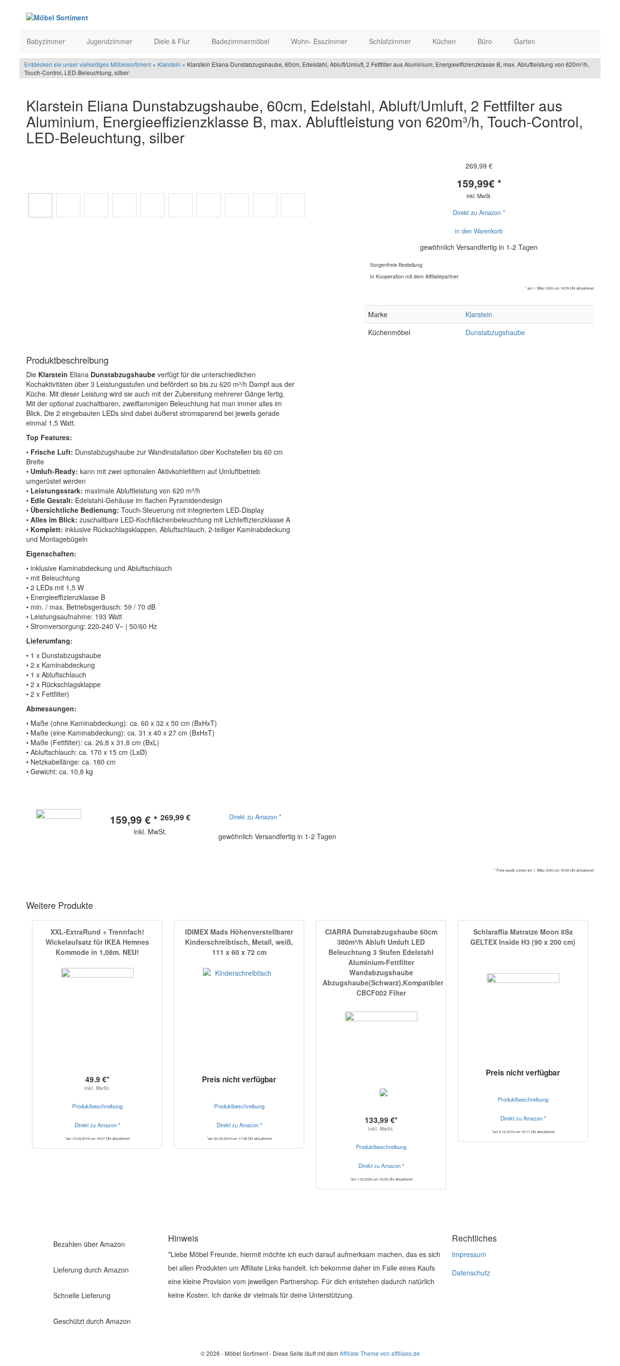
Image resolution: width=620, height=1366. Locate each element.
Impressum (469, 1254)
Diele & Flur (173, 41)
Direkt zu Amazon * (479, 212)
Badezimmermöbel (241, 41)
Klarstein (169, 64)
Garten (525, 41)
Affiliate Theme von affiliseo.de (380, 1353)
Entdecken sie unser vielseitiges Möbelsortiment (88, 64)
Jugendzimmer (110, 41)
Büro (486, 41)
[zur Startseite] (144, 17)
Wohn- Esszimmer (320, 41)
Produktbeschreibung (97, 1106)
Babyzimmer (47, 41)
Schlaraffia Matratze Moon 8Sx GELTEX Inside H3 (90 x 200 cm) (522, 937)
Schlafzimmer (391, 41)
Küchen (445, 41)
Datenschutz (471, 1272)
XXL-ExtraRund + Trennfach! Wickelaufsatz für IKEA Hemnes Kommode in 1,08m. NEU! (97, 942)
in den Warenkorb (479, 231)
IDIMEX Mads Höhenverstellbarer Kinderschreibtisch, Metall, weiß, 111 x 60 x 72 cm (239, 942)
